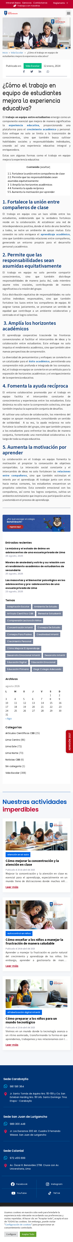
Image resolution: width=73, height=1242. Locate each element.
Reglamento (59, 3)
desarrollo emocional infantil (23, 655)
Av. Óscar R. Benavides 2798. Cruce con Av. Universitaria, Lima (34, 1167)
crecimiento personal (19, 641)
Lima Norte (11, 753)
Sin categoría (13, 766)
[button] (68, 13)
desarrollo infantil (55, 655)
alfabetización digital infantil (23, 1012)
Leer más (12, 887)
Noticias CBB (12, 759)
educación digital (17, 662)
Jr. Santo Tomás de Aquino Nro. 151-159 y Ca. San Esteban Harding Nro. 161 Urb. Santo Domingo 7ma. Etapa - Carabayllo (38, 1097)
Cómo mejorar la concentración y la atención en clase (32, 862)
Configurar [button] (11, 1234)
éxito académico (39, 361)
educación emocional (43, 662)
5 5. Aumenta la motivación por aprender (31, 192)
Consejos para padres (19, 634)
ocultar (45, 167)
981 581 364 (17, 1086)
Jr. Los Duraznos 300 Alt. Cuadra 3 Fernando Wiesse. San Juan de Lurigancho (35, 1133)
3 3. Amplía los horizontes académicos (30, 184)
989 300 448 (17, 1124)
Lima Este (11, 746)
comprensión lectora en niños (24, 620)
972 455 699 (17, 1158)
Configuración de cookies (18, 1224)
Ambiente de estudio (45, 606)
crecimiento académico (41, 129)
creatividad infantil (47, 634)
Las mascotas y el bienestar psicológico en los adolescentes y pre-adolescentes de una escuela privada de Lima (35, 584)
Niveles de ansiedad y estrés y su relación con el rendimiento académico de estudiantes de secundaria (35, 566)
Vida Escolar (17, 52)
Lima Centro (12, 740)
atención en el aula (18, 854)
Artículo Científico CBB (20, 613)
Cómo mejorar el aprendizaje (23, 648)
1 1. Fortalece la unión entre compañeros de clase (36, 173)
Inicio (5, 52)
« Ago (8, 718)
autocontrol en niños (19, 933)
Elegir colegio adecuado (47, 669)
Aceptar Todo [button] (28, 1234)
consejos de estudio (49, 627)
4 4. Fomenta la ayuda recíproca (26, 188)
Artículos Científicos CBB (20, 733)
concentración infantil (20, 627)
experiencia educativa (24, 125)
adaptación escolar (18, 606)
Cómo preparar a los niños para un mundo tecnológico (31, 1020)
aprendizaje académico (55, 234)
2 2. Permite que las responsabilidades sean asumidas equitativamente (33, 178)
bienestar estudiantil (49, 613)
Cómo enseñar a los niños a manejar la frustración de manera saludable (34, 941)
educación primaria (18, 669)
